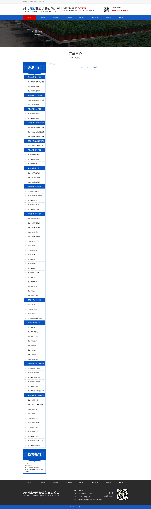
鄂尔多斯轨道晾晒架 (33, 104)
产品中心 (77, 58)
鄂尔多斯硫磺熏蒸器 (33, 373)
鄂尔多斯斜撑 (31, 268)
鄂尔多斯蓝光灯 (32, 345)
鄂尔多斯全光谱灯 (33, 336)
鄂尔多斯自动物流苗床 (36, 123)
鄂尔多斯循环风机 (33, 432)
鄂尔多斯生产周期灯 (33, 359)
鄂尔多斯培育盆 (32, 200)
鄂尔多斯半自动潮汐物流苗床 (36, 127)
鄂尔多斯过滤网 (32, 286)
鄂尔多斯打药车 (32, 309)
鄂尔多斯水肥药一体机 (34, 377)
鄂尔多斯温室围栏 (33, 386)
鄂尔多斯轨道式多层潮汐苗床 (36, 82)
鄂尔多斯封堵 (31, 255)
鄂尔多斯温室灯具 (34, 323)
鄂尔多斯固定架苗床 (33, 159)
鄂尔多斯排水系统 (33, 295)
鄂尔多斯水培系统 (34, 186)
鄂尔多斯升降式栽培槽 (34, 173)
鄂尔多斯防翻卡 (32, 250)
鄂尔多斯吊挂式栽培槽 (34, 177)
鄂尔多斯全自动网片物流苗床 (36, 136)
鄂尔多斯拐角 (31, 291)
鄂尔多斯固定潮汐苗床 (34, 91)
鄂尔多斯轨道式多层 (35, 95)
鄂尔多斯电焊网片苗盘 (34, 223)
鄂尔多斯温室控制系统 (34, 445)
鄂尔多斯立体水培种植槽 (35, 196)
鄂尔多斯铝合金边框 (33, 273)
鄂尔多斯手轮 (31, 245)
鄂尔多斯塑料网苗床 (33, 118)
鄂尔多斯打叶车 (32, 313)
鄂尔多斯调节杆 (32, 282)
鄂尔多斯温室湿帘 (33, 418)
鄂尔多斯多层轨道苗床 (34, 155)
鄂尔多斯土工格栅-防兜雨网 (35, 404)
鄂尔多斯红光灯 (32, 341)
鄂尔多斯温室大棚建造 (34, 368)
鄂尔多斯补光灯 (32, 350)
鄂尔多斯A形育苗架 (33, 191)
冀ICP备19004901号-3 (75, 507)
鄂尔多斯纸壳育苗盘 (33, 241)
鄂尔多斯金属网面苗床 (34, 114)
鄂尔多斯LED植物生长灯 (34, 332)
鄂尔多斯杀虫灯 (32, 327)
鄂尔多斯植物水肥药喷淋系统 (36, 391)
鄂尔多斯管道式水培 (33, 209)
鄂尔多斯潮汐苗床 (34, 77)
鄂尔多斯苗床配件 (34, 214)
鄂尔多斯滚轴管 (32, 277)
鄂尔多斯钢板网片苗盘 (34, 227)
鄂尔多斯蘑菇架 (32, 164)
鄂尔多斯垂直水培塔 (33, 205)
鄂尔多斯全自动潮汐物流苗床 (36, 132)
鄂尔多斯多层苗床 (34, 150)
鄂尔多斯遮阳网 (32, 409)
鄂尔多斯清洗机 (32, 413)
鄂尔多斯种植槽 (33, 168)
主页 (72, 58)
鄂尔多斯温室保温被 (33, 422)
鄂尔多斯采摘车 (32, 304)
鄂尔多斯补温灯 (32, 354)
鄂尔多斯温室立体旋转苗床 (35, 145)
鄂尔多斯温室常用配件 (36, 395)
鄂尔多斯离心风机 (33, 436)
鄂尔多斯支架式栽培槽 (34, 182)
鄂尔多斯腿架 (31, 259)
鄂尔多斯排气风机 (33, 427)
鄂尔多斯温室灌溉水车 (34, 382)
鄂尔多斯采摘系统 (34, 300)
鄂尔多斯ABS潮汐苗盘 (34, 218)
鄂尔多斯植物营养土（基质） (36, 441)
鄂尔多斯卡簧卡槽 (33, 400)
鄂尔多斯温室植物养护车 (35, 318)
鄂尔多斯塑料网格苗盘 (34, 236)
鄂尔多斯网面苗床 (34, 109)
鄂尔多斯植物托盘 (33, 232)
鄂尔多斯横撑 (31, 264)
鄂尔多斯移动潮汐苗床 (34, 86)
